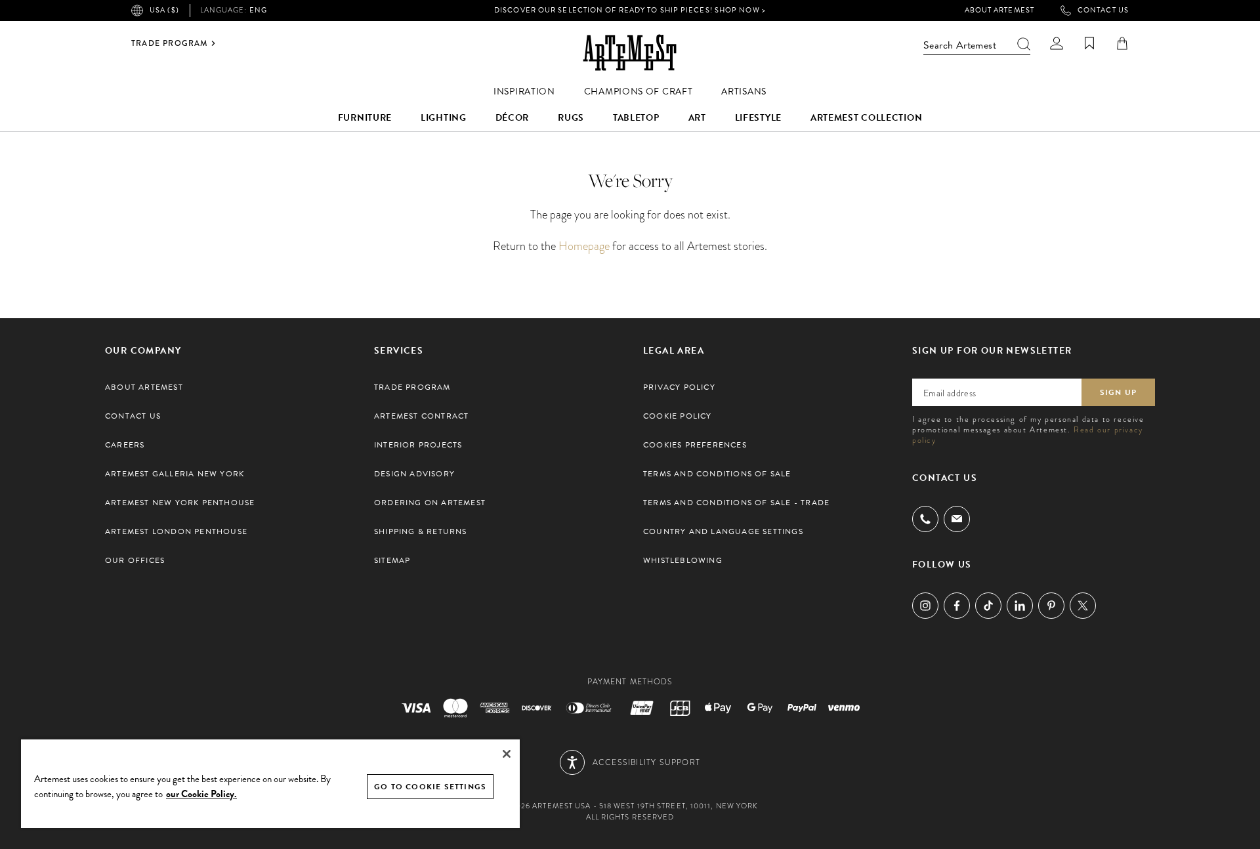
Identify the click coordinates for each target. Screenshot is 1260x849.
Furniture (365, 118)
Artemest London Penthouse (176, 531)
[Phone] (925, 519)
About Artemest (999, 10)
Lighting (444, 118)
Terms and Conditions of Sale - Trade (736, 502)
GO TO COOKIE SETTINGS (430, 787)
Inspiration (524, 91)
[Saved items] (1089, 43)
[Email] (956, 518)
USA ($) (164, 10)
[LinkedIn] (1019, 605)
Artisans (743, 91)
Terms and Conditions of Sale (717, 474)
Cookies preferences (695, 445)
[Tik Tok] (988, 605)
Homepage (584, 246)
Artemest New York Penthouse (180, 502)
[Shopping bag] (1122, 43)
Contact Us (1103, 10)
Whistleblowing (683, 560)
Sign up (1118, 392)
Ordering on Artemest (430, 502)
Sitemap (392, 560)
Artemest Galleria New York (174, 474)
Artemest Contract (421, 416)
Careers (124, 445)
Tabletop (636, 118)
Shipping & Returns (420, 531)
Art (697, 118)
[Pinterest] (1051, 605)
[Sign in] (1056, 43)
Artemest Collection (866, 118)
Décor (512, 118)
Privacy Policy (679, 387)
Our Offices (135, 560)
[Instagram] (925, 605)
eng (233, 10)
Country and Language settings (723, 531)
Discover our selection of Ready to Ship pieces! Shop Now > (630, 10)
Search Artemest (959, 45)
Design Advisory (414, 474)
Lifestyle (758, 118)
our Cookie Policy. (201, 794)
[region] (270, 783)
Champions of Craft (638, 91)
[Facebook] (956, 605)
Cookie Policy (677, 416)
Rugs (571, 118)
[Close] (507, 754)
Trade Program (169, 43)
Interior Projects (418, 445)
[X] (1082, 605)
